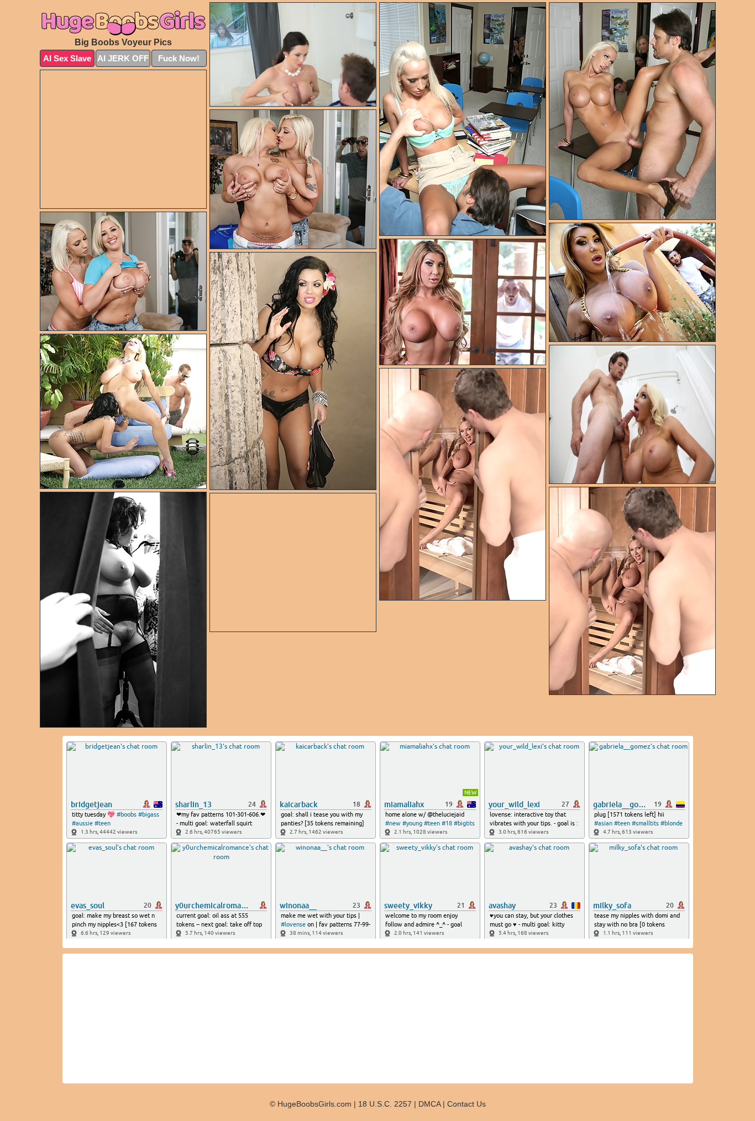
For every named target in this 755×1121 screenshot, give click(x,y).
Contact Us (466, 1103)
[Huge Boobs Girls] (123, 22)
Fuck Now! (179, 58)
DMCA (429, 1103)
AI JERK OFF (123, 58)
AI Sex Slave (67, 58)
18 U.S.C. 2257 (385, 1103)
